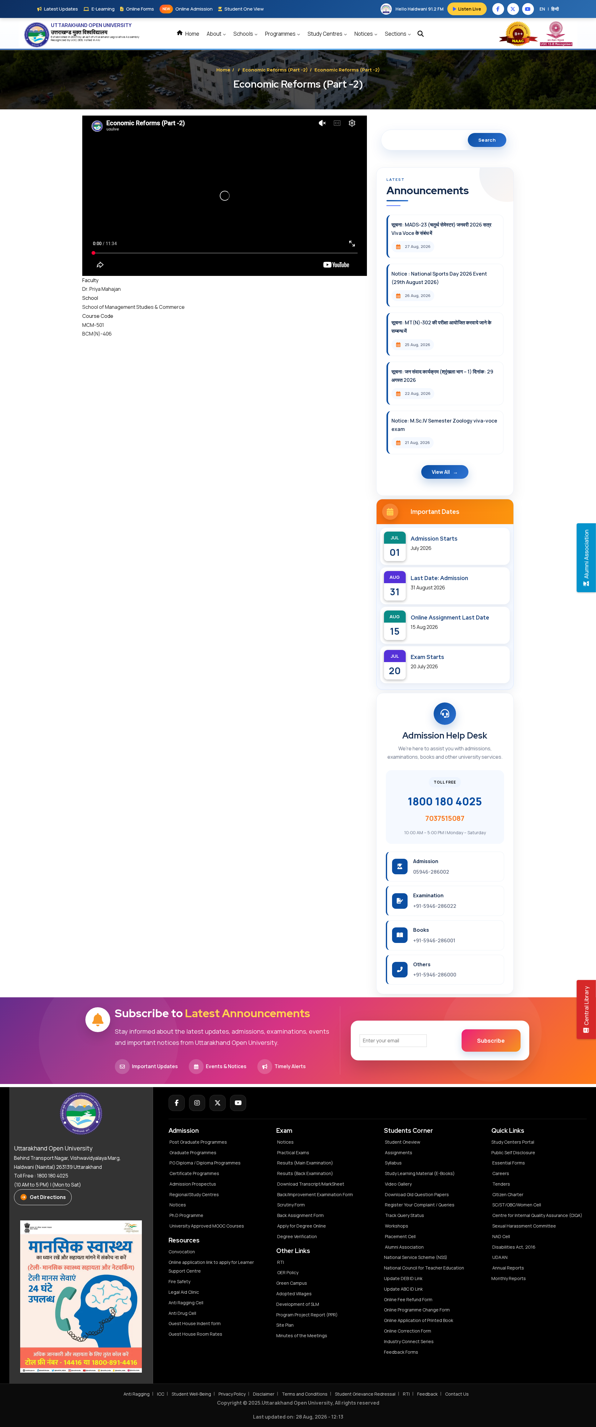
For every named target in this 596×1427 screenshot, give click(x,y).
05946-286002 (431, 871)
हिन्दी (555, 9)
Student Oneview (402, 1142)
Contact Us (457, 1394)
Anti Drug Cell (182, 1313)
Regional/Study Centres (194, 1194)
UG (73, 40)
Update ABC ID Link (403, 1289)
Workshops (396, 1226)
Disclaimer (263, 1394)
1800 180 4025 (445, 801)
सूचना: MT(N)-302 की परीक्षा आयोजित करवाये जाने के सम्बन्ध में (441, 326)
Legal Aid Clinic (184, 1292)
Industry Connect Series (409, 1341)
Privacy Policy (232, 1394)
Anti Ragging (137, 1394)
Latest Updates (61, 9)
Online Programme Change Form (417, 1310)
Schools (243, 33)
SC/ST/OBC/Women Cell (516, 1205)
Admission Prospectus (192, 1184)
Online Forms (140, 9)
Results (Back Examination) (305, 1173)
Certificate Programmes (194, 1173)
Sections (396, 33)
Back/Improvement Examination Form (315, 1194)
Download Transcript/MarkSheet (310, 1184)
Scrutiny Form (291, 1205)
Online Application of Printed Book (418, 1320)
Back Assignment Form (300, 1215)
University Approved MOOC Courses (206, 1226)
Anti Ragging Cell (186, 1303)
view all (441, 472)
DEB (80, 40)
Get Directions (48, 1197)
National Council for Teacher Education (424, 1268)
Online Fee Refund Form (408, 1299)
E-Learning (103, 9)
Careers (500, 1173)
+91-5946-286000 (434, 974)
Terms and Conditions (304, 1394)
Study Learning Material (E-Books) (420, 1173)
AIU (98, 40)
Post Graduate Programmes (198, 1142)
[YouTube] (238, 1103)
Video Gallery (398, 1184)
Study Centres (325, 33)
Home (191, 33)
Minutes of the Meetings (302, 1335)
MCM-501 (93, 325)
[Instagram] (197, 1103)
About (214, 33)
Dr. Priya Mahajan (101, 289)
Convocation (182, 1252)
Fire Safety (179, 1281)
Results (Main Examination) (305, 1163)
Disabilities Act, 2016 (513, 1247)
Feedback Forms (401, 1352)
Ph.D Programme (186, 1215)
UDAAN (500, 1257)
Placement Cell (400, 1236)
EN (542, 9)
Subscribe (491, 1040)
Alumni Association (404, 1247)
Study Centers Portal (513, 1142)
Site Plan (285, 1325)
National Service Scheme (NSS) (415, 1257)
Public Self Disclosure (513, 1152)
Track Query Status (404, 1215)
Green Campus (291, 1283)
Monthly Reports (508, 1278)
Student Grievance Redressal (365, 1394)
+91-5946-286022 (434, 906)
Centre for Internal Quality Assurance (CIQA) (537, 1215)
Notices (364, 33)
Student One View (244, 9)
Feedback (427, 1394)
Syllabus (393, 1163)
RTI (280, 1262)
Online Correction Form (407, 1331)
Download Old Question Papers (417, 1194)
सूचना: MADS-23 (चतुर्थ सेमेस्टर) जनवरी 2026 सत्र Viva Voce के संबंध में (441, 228)
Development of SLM (297, 1304)
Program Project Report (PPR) (307, 1315)
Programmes (280, 33)
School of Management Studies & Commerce (133, 307)
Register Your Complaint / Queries (419, 1205)
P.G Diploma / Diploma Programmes (205, 1163)
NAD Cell (501, 1236)
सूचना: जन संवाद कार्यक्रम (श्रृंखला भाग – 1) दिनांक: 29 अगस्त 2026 (442, 375)
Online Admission (187, 9)
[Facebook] (177, 1103)
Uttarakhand (102, 37)
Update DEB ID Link (403, 1278)
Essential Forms (508, 1163)
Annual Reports (508, 1268)
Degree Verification (297, 1236)
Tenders (501, 1184)
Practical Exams (293, 1152)
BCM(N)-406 (97, 333)
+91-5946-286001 (434, 940)
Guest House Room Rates (195, 1334)
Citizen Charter (507, 1194)
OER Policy (287, 1272)
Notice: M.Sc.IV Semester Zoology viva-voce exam (444, 424)
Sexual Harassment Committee (524, 1226)
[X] (218, 1103)
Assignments (398, 1152)
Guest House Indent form (195, 1323)
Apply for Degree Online (301, 1226)
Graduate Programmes (192, 1152)
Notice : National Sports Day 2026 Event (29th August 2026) (439, 278)
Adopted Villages (294, 1294)
